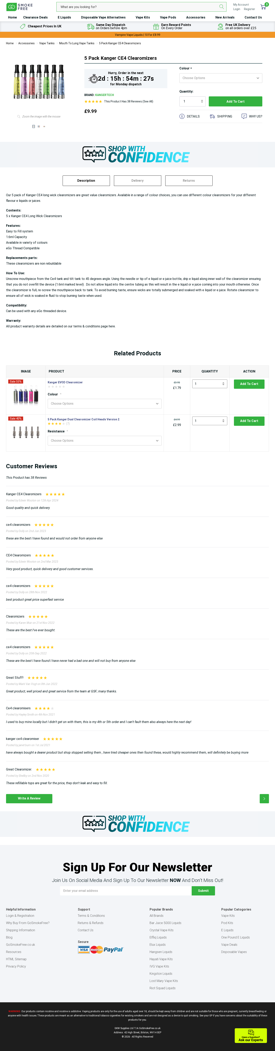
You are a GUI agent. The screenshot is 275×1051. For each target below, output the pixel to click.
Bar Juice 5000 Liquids (165, 923)
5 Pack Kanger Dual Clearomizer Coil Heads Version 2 (83, 419)
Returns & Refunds (90, 923)
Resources (13, 952)
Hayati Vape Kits (161, 959)
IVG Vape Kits (159, 966)
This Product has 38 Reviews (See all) (128, 101)
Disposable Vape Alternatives (103, 17)
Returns (189, 181)
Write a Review (29, 798)
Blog (9, 937)
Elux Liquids (158, 945)
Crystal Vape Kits (162, 930)
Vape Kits (143, 17)
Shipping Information (20, 930)
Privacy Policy (16, 966)
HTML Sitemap (16, 959)
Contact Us (253, 17)
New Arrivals (225, 17)
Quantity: (186, 91)
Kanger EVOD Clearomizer (65, 382)
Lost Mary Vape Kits (164, 981)
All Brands (156, 916)
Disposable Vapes (234, 952)
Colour (185, 68)
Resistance (58, 431)
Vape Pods (168, 17)
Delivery (137, 181)
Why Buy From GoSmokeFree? (28, 923)
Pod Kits (227, 923)
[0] (263, 7)
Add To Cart (249, 384)
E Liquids (64, 17)
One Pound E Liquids (235, 937)
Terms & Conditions (91, 916)
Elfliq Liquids (158, 937)
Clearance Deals (35, 17)
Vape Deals (229, 945)
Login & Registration (20, 916)
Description (86, 181)
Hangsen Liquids (161, 952)
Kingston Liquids (161, 974)
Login (237, 9)
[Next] (264, 798)
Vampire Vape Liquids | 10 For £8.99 (137, 34)
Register (249, 9)
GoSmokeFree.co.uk (20, 945)
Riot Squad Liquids (163, 988)
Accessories (195, 17)
